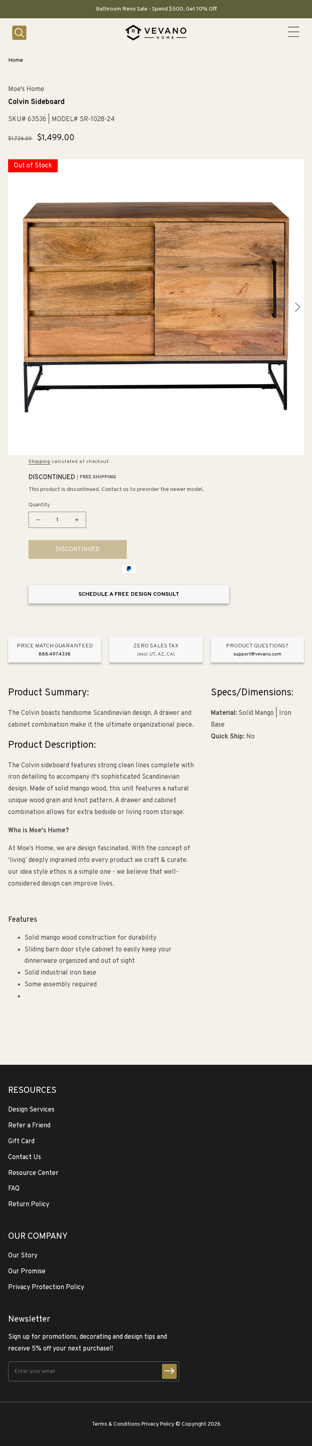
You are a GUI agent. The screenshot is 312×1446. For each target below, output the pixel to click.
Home (15, 60)
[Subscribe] (169, 1371)
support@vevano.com (257, 654)
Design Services (31, 1110)
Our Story (22, 1256)
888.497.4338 (55, 654)
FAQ (14, 1189)
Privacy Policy (157, 1424)
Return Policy (28, 1205)
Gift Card (21, 1142)
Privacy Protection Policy (46, 1287)
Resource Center (33, 1173)
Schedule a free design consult (128, 594)
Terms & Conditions (116, 1424)
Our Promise (27, 1272)
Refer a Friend (29, 1126)
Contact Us (24, 1157)
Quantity (39, 505)
